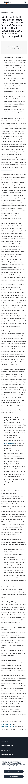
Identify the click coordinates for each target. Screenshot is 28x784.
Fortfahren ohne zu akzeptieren (14, 771)
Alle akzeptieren (14, 776)
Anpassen (13, 780)
